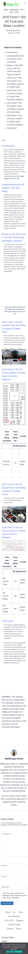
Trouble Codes (14, 924)
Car (21, 9)
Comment (7, 834)
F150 (16, 12)
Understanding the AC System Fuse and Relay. (15, 59)
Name (5, 865)
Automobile (14, 9)
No (11, 951)
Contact (10, 929)
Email (5, 876)
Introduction (12, 52)
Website (5, 887)
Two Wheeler (14, 916)
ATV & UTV (9, 920)
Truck (20, 912)
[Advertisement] (14, 289)
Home (6, 9)
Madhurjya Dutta (14, 30)
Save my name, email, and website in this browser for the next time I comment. (15, 895)
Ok (8, 951)
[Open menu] (24, 3)
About (18, 929)
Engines (19, 920)
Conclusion (12, 128)
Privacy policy (18, 951)
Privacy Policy (8, 937)
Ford (11, 12)
